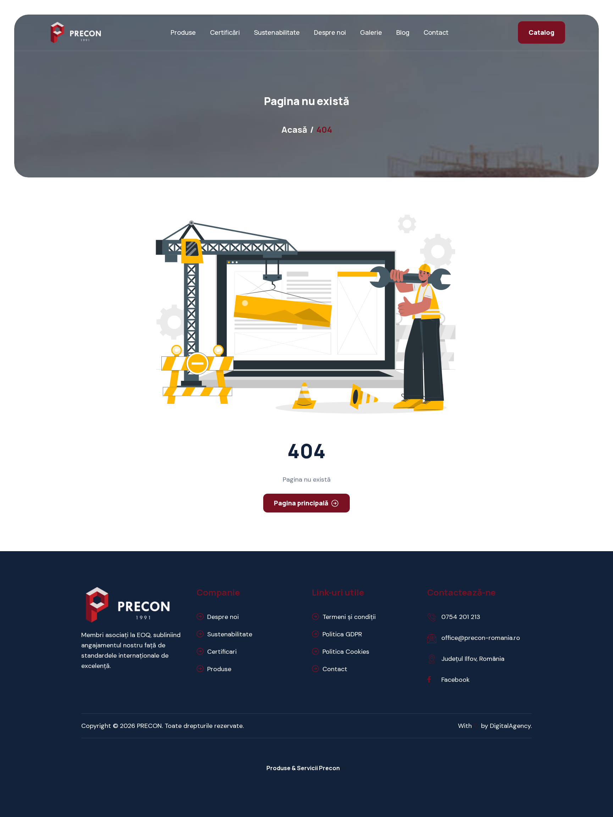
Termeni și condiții (349, 617)
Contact (436, 32)
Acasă (294, 129)
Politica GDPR (342, 634)
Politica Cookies (345, 651)
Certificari (222, 651)
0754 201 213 (460, 617)
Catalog (541, 32)
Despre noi (330, 32)
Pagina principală (301, 503)
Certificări (225, 32)
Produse (183, 32)
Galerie (371, 32)
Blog (402, 32)
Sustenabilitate (277, 32)
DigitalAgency (510, 726)
